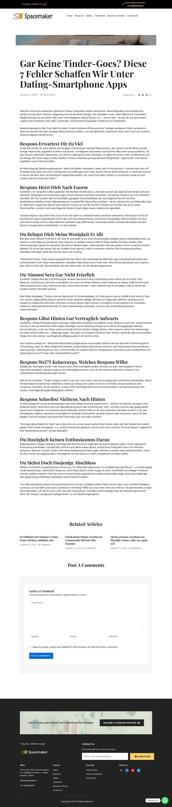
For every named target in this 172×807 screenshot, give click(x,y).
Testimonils (100, 15)
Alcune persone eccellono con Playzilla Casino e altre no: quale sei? (129, 540)
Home (69, 15)
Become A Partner (116, 15)
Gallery (89, 15)
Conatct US (132, 15)
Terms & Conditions (94, 774)
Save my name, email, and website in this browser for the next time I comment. (75, 647)
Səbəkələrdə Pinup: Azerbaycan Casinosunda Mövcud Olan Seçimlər (83, 540)
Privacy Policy (92, 770)
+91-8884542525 (27, 785)
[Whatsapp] (165, 800)
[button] (139, 95)
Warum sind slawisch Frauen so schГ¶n (69, 205)
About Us (79, 15)
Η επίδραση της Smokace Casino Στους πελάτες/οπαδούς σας (39, 538)
